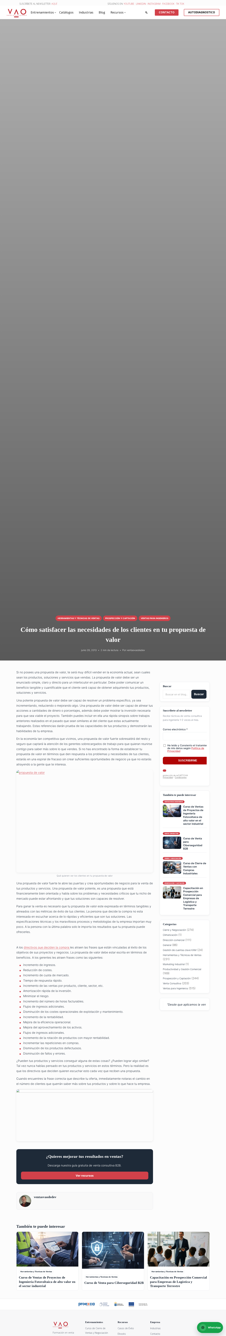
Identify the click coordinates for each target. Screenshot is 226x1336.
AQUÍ (54, 3)
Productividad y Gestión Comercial (182, 969)
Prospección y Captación (120, 618)
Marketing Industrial (174, 964)
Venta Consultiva (172, 983)
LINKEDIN (141, 3)
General (167, 945)
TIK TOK (180, 3)
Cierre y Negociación (174, 929)
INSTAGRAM (154, 3)
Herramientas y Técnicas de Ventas (79, 618)
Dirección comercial (173, 940)
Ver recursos (85, 1175)
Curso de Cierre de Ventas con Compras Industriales (194, 868)
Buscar (199, 694)
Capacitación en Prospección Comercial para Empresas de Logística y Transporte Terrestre (193, 898)
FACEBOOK (168, 3)
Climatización (170, 934)
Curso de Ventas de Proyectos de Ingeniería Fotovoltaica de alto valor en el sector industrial (193, 815)
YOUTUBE (129, 3)
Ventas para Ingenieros (154, 618)
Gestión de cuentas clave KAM (179, 950)
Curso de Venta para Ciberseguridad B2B (192, 843)
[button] (146, 12)
